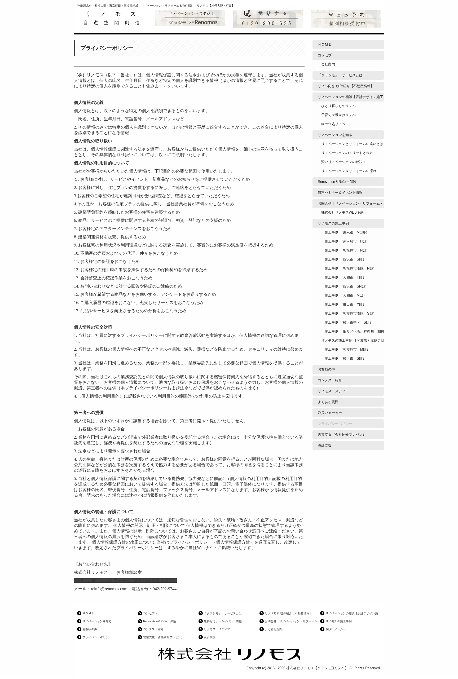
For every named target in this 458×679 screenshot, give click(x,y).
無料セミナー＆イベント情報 (340, 193)
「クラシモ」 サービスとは (340, 75)
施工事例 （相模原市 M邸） (345, 349)
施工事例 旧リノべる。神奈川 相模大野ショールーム (352, 331)
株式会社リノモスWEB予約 (342, 212)
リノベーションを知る (335, 135)
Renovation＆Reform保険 (337, 182)
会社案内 (328, 64)
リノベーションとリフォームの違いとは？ (352, 144)
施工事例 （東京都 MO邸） (345, 232)
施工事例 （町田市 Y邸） (343, 304)
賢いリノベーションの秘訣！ (343, 162)
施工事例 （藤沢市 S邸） (343, 259)
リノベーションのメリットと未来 (347, 153)
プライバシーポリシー (335, 424)
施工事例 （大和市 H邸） (343, 277)
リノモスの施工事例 (333, 223)
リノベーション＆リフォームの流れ (348, 171)
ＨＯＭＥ (325, 44)
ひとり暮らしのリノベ (338, 106)
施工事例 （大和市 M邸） (344, 295)
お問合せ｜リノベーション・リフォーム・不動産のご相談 (351, 203)
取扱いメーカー (330, 413)
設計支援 (325, 445)
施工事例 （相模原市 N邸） (345, 250)
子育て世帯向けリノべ (338, 115)
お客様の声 (326, 369)
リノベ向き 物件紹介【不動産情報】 (346, 86)
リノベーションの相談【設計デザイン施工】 (351, 97)
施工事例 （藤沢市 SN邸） (344, 286)
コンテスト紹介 (330, 380)
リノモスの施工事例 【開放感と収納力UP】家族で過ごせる (352, 340)
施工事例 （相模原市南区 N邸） (348, 268)
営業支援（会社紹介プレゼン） (342, 434)
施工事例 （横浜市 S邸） (343, 358)
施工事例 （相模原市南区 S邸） (348, 313)
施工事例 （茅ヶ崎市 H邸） (345, 241)
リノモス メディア (333, 391)
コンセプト (326, 55)
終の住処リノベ (333, 124)
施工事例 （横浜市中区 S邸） (347, 322)
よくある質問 (328, 402)
